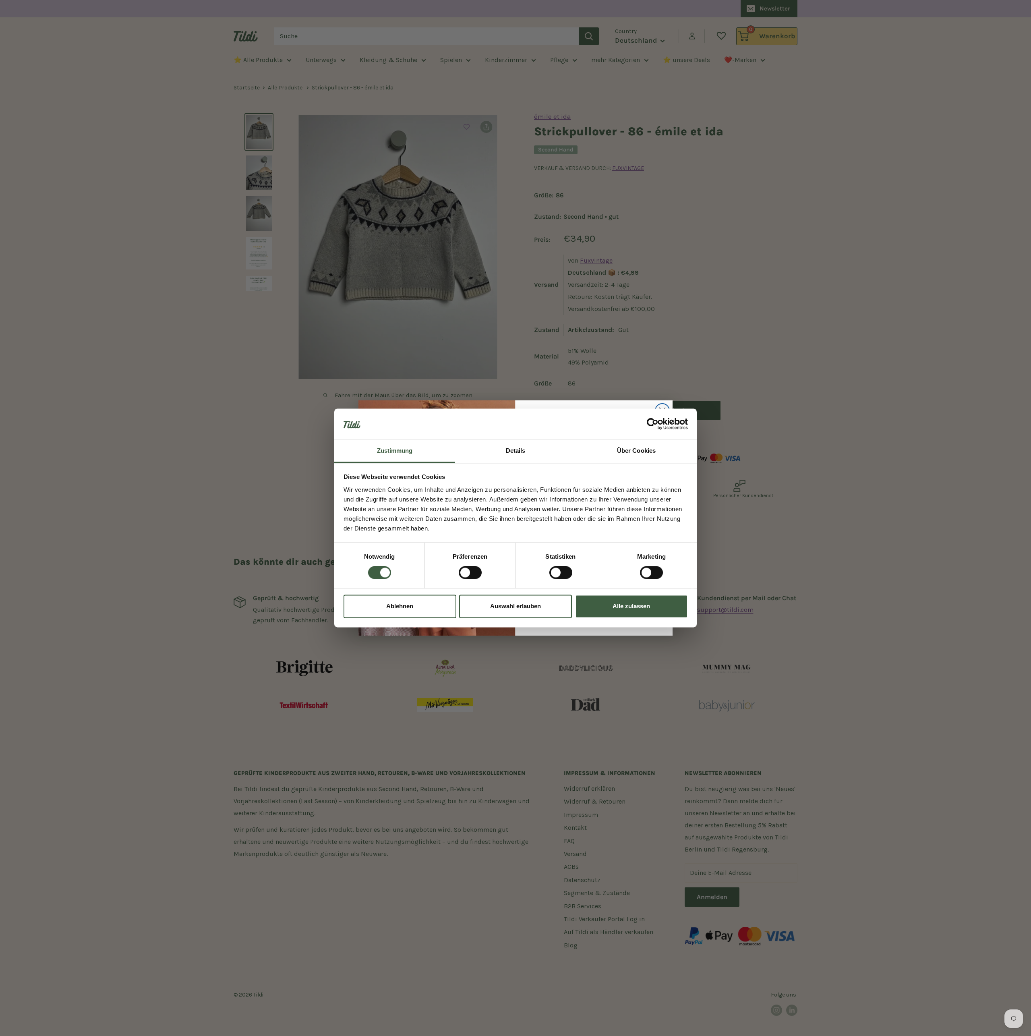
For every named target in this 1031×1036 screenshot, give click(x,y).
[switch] (470, 572)
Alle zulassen (631, 606)
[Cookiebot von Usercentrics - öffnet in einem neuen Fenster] (652, 424)
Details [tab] (516, 450)
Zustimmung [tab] (395, 450)
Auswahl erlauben (515, 606)
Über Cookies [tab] (636, 450)
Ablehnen (399, 606)
